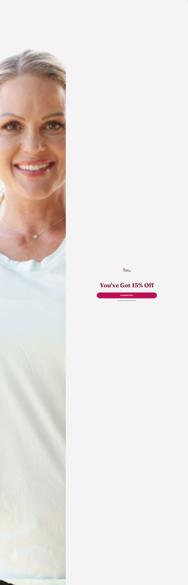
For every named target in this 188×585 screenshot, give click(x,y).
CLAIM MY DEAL (127, 295)
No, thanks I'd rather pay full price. (127, 300)
